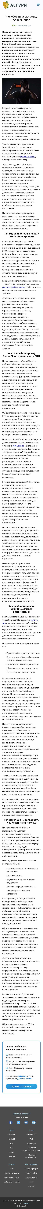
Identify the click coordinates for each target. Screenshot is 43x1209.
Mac (11, 1148)
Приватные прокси (11, 1173)
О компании (31, 1134)
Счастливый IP (31, 1173)
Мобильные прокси (12, 1182)
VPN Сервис (18, 445)
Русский (22, 1206)
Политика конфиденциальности (31, 1149)
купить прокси (27, 156)
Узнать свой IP (31, 1177)
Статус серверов (31, 1168)
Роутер (12, 1156)
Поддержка (31, 1143)
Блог (14, 25)
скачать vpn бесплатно (13, 287)
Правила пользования (30, 1156)
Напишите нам (21, 1117)
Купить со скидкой (21, 1086)
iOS (11, 1143)
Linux (12, 1152)
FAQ (31, 1139)
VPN (11, 1168)
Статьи (31, 1186)
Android (12, 1139)
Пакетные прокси (11, 1177)
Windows (11, 1134)
